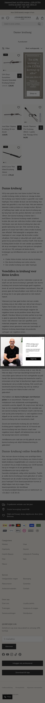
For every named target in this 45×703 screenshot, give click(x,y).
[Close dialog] (43, 339)
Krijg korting (33, 358)
